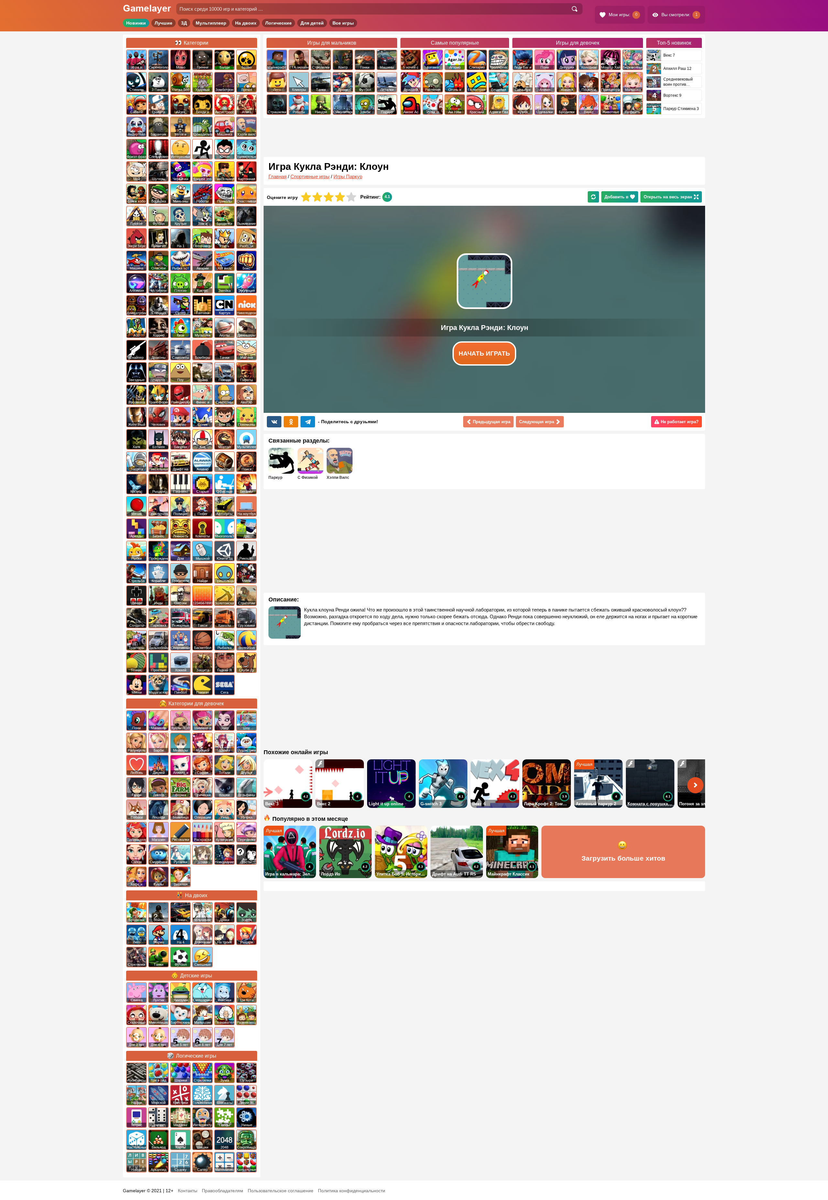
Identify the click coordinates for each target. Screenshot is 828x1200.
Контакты (187, 1190)
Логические (278, 23)
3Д (184, 23)
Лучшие (163, 23)
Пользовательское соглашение (280, 1190)
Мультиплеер (211, 23)
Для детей (312, 23)
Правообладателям (222, 1190)
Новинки (136, 23)
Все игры (343, 23)
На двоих (245, 23)
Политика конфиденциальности (351, 1190)
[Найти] (574, 9)
